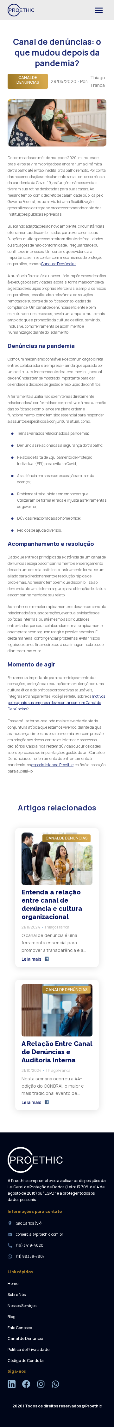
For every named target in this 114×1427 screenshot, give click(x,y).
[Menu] (98, 10)
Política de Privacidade (28, 1349)
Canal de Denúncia (25, 1338)
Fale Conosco (20, 1327)
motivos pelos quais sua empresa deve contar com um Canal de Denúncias (56, 703)
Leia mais (31, 959)
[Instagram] (41, 1385)
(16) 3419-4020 (29, 1245)
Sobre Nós (17, 1294)
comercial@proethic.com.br (39, 1234)
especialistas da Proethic (52, 764)
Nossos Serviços (22, 1305)
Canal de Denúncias (58, 263)
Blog (12, 1316)
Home (13, 1283)
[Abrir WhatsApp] (98, 1411)
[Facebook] (26, 1385)
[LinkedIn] (12, 1385)
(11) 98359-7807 (30, 1256)
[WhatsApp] (55, 1385)
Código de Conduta (26, 1360)
